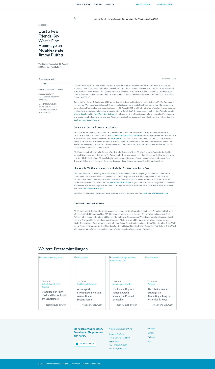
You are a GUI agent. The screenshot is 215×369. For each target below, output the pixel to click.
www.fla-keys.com (117, 229)
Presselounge (143, 4)
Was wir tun (83, 4)
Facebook (147, 229)
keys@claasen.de (50, 110)
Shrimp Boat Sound (82, 114)
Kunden (98, 4)
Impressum (76, 364)
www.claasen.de (44, 112)
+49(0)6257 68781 (165, 4)
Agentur (109, 4)
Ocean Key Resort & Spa (92, 188)
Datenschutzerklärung (91, 364)
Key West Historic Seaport (105, 114)
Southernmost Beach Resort (86, 120)
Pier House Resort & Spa (120, 183)
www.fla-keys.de (92, 229)
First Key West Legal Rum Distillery (125, 135)
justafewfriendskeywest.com (155, 193)
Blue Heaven (116, 138)
